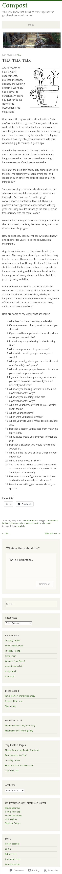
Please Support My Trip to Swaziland (22, 750)
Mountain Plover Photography (19, 730)
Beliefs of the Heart (14, 701)
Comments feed (12, 859)
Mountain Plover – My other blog (20, 725)
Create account (12, 843)
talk (43, 523)
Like (5, 533)
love (13, 523)
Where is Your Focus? (15, 661)
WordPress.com (12, 864)
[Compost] (31, 48)
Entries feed (10, 854)
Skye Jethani (10, 706)
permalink (19, 526)
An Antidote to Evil (13, 666)
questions (20, 523)
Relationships (30, 520)
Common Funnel (13, 811)
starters (37, 523)
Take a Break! (52, 533)
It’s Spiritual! (10, 671)
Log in (8, 848)
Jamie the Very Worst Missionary (20, 695)
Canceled (9, 676)
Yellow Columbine (13, 815)
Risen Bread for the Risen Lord (19, 765)
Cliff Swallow (11, 819)
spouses (29, 523)
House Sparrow (12, 808)
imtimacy (6, 523)
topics (48, 523)
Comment (44, 583)
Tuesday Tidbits (12, 640)
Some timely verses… (15, 645)
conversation (52, 520)
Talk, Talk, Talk (12, 770)
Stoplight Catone (13, 823)
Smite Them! (11, 656)
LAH (20, 55)
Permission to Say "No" (16, 755)
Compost (14, 5)
